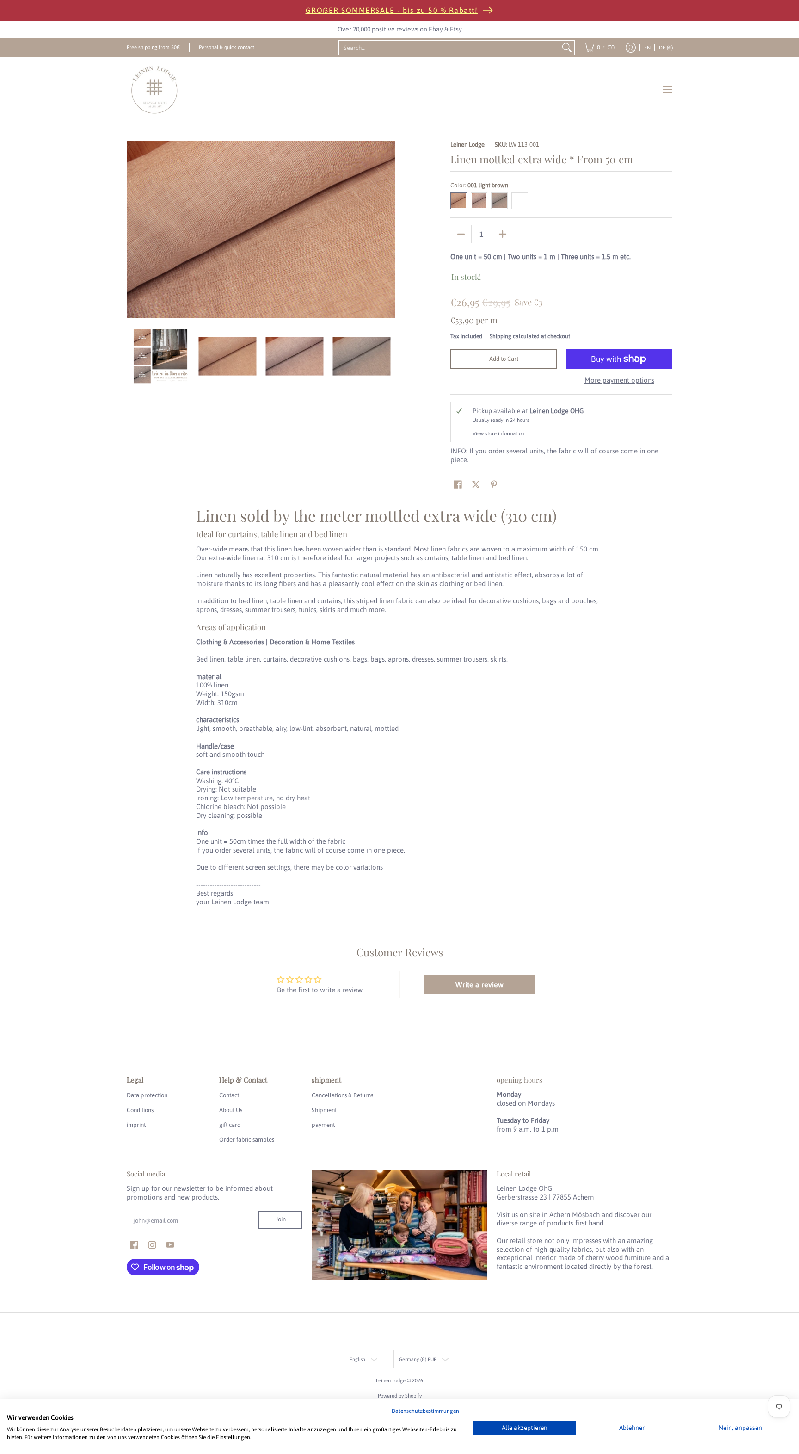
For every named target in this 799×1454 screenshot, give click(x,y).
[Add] (502, 234)
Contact (229, 1095)
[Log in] (630, 47)
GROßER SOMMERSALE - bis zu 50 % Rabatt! (392, 10)
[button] (457, 484)
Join (281, 1219)
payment (323, 1124)
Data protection (147, 1095)
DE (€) (666, 47)
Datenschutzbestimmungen (425, 1411)
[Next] (388, 229)
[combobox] (449, 48)
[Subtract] (460, 234)
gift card (229, 1124)
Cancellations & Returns (342, 1095)
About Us (230, 1110)
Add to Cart (503, 358)
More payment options (619, 380)
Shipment (324, 1110)
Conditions (140, 1110)
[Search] (566, 48)
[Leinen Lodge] (154, 89)
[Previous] (133, 229)
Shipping (500, 336)
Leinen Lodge (467, 144)
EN (647, 47)
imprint (136, 1124)
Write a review (479, 984)
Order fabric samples (246, 1139)
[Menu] (667, 89)
